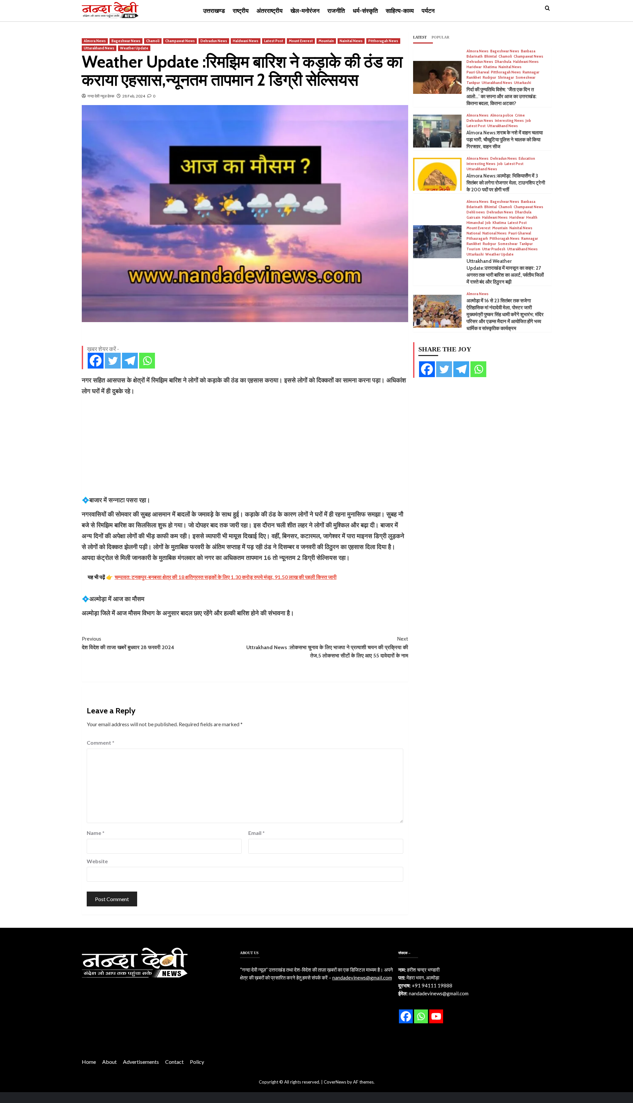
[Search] (547, 8)
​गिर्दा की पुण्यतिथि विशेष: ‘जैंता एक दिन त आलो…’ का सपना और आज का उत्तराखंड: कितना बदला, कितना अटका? (502, 96)
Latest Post (273, 41)
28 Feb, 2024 (133, 96)
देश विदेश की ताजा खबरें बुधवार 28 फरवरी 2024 (128, 643)
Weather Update (134, 48)
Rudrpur (489, 77)
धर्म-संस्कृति (365, 10)
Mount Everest (301, 41)
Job (528, 121)
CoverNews (335, 1082)
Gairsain (473, 217)
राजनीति (336, 10)
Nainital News (351, 41)
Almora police (501, 115)
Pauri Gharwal (478, 72)
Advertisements (141, 1062)
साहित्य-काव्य (400, 10)
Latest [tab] (420, 37)
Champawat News (180, 41)
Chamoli (153, 41)
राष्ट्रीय (241, 10)
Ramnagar (531, 72)
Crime (520, 115)
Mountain (326, 41)
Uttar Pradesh (493, 249)
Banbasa (528, 51)
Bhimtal (490, 56)
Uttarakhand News (99, 48)
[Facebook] (96, 361)
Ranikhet (474, 77)
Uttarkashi (522, 83)
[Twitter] (113, 361)
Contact (174, 1062)
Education (527, 158)
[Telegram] (130, 361)
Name (96, 833)
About (109, 1062)
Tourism (473, 249)
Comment (100, 742)
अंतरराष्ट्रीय (269, 10)
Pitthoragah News (383, 41)
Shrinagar (506, 77)
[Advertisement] (245, 446)
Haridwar (474, 67)
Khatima (490, 67)
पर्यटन (428, 10)
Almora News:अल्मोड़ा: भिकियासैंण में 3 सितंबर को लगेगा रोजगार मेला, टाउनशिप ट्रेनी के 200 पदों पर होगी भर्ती (506, 183)
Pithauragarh (477, 238)
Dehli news (476, 212)
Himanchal (475, 223)
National (474, 233)
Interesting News (509, 121)
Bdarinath (475, 56)
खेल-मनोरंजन (304, 10)
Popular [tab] (440, 37)
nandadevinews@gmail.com (362, 977)
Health (531, 217)
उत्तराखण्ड (214, 10)
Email (256, 833)
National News (494, 233)
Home (89, 1062)
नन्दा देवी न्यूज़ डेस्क (100, 96)
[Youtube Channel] (436, 1016)
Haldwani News (245, 41)
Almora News (95, 41)
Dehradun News (213, 41)
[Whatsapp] (147, 361)
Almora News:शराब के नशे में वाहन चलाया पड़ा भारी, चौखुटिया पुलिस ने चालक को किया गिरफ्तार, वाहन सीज (505, 140)
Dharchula (503, 62)
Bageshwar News (125, 41)
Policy (197, 1062)
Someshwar (525, 77)
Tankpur (473, 83)
